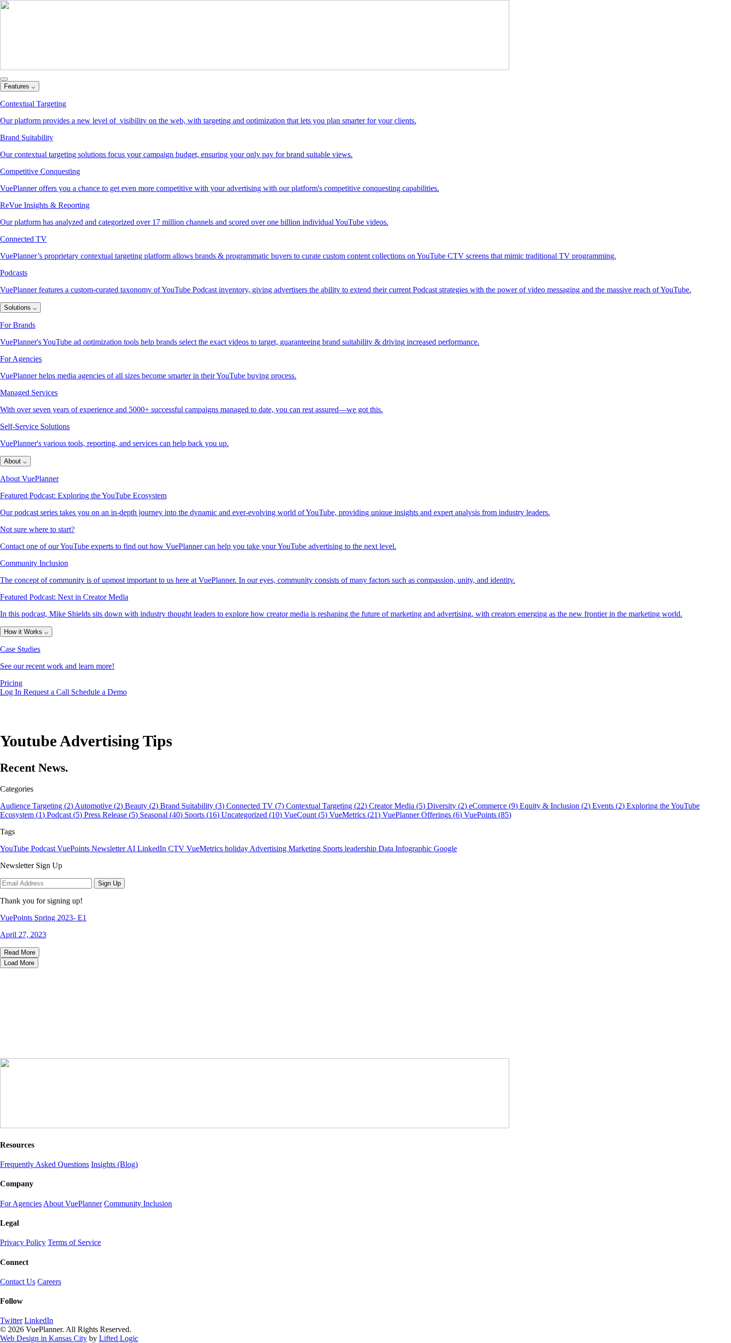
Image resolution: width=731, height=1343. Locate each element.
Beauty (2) (142, 806)
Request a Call (47, 692)
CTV (177, 848)
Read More (19, 952)
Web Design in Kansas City (43, 1338)
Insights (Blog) (114, 1164)
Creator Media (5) (398, 806)
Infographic (414, 848)
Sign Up (109, 883)
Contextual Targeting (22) (327, 806)
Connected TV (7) (256, 806)
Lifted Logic (118, 1338)
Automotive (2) (100, 806)
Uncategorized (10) (252, 814)
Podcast (44, 848)
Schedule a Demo (99, 692)
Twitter (11, 1320)
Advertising (269, 848)
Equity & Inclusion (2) (556, 806)
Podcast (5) (65, 814)
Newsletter (109, 848)
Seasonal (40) (162, 814)
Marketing (305, 848)
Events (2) (609, 806)
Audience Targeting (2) (37, 806)
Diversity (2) (448, 806)
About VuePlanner (72, 1203)
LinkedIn (152, 848)
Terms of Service (74, 1242)
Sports (334, 848)
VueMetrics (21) (355, 814)
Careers (49, 1281)
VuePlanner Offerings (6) (423, 814)
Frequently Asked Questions (44, 1164)
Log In (11, 692)
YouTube (15, 848)
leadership (361, 848)
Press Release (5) (112, 814)
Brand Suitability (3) (193, 806)
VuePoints (74, 848)
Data (386, 848)
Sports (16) (202, 814)
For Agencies (21, 1203)
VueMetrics (205, 848)
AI (132, 848)
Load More (19, 963)
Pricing (11, 683)
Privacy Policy (23, 1242)
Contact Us (17, 1281)
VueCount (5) (306, 814)
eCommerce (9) (494, 806)
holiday (237, 848)
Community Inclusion (138, 1203)
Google (445, 848)
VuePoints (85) (487, 814)
